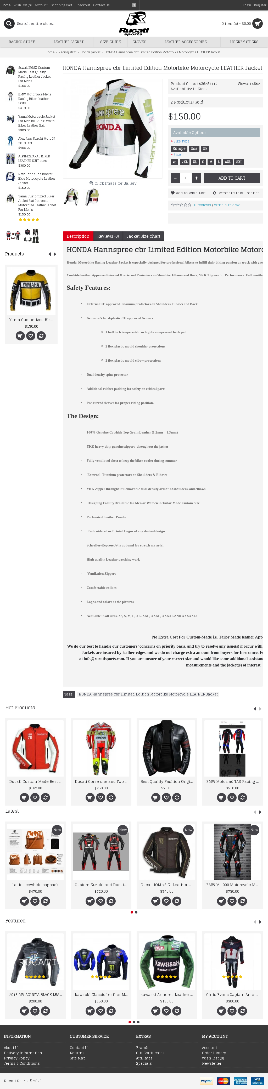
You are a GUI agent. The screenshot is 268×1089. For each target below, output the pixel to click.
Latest (12, 811)
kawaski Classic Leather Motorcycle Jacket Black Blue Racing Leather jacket (102, 994)
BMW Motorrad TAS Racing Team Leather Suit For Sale (233, 781)
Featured (15, 920)
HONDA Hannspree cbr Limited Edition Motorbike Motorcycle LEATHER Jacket (148, 694)
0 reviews (202, 205)
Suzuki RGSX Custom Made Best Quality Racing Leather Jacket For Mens (34, 74)
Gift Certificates (150, 1053)
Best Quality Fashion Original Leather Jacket (168, 781)
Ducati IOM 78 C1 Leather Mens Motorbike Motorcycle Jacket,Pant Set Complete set (168, 884)
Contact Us (80, 1048)
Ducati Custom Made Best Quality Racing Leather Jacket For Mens (36, 781)
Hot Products (20, 707)
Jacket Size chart (143, 236)
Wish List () (213, 1058)
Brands (142, 1048)
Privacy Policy (16, 1058)
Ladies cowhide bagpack (35, 884)
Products (14, 254)
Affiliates (144, 1058)
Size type (181, 141)
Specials (144, 1063)
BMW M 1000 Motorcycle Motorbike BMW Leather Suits (233, 884)
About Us (12, 1048)
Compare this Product (238, 193)
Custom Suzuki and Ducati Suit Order (102, 884)
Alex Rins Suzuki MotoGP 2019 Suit (36, 141)
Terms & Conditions (22, 1063)
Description (78, 236)
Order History (214, 1053)
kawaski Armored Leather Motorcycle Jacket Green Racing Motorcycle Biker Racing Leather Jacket (168, 994)
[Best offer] (13, 235)
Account (209, 1048)
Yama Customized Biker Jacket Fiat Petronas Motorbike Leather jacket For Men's (37, 203)
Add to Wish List (190, 193)
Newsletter (211, 1063)
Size (177, 155)
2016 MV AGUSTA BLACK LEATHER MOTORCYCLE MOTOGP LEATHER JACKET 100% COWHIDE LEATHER (36, 994)
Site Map (78, 1058)
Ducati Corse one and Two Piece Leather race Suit (102, 781)
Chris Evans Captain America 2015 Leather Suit (233, 994)
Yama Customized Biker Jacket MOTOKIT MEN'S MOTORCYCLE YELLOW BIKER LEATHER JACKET (32, 319)
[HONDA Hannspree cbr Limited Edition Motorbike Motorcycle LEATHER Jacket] (113, 129)
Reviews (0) (108, 236)
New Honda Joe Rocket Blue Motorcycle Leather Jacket (36, 179)
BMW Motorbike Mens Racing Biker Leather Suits (34, 99)
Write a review (226, 205)
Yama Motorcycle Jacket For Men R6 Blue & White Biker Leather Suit (36, 121)
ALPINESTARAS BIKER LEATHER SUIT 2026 (34, 158)
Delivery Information (23, 1053)
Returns (77, 1053)
